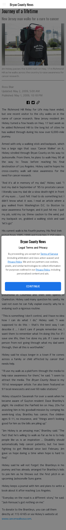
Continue (33, 286)
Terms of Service (49, 254)
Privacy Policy (15, 262)
